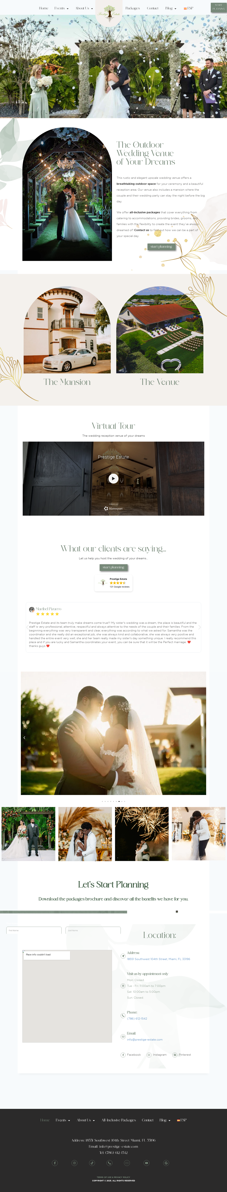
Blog (169, 8)
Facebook (134, 1054)
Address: (133, 953)
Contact (153, 8)
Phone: (132, 1012)
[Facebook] (123, 1055)
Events (60, 8)
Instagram (160, 1054)
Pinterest (185, 1054)
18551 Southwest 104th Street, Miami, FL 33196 (158, 959)
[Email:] (123, 1036)
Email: (131, 1033)
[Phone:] (123, 1015)
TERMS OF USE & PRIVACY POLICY (113, 1177)
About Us (82, 8)
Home (43, 8)
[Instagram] (149, 1055)
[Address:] (123, 956)
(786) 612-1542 (137, 1018)
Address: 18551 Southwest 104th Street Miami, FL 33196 (113, 1140)
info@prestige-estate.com (145, 1039)
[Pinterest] (174, 1055)
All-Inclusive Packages (118, 1120)
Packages (133, 8)
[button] (113, 583)
